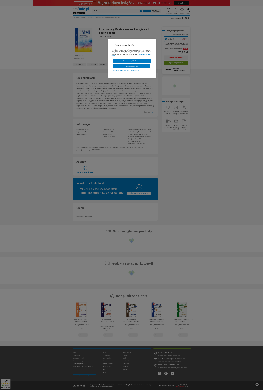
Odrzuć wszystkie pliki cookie (131, 66)
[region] (132, 58)
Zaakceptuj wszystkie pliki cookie (132, 61)
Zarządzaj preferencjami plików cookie (126, 70)
